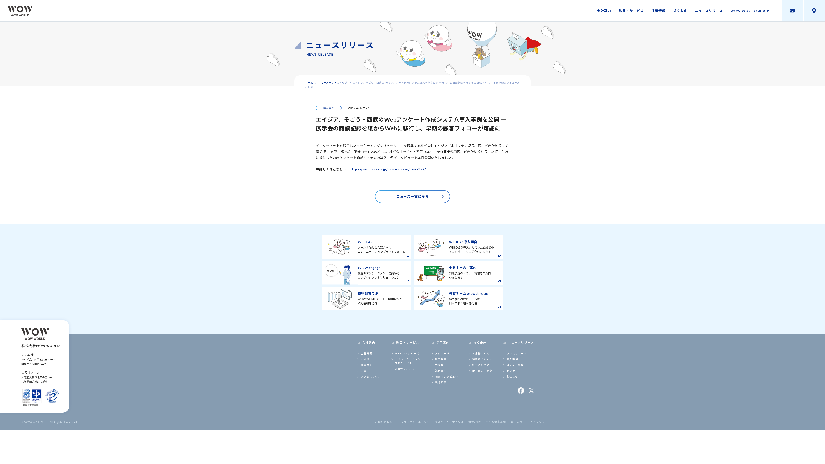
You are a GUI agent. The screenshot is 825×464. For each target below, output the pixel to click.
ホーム (309, 82)
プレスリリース (517, 353)
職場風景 (441, 382)
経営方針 (366, 365)
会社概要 (366, 353)
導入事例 (512, 359)
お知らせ (512, 376)
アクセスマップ (371, 376)
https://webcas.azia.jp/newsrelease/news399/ (388, 169)
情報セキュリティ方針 (449, 422)
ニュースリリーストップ (332, 82)
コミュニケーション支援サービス (408, 361)
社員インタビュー (446, 376)
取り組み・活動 (482, 370)
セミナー (512, 370)
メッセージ (442, 353)
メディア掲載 (515, 365)
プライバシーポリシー (415, 422)
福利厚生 (441, 370)
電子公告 (516, 422)
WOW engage (404, 369)
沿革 (364, 370)
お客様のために (482, 353)
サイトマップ (536, 422)
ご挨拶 (365, 359)
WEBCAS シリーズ (407, 353)
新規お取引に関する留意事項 (487, 422)
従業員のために (482, 359)
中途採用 (441, 365)
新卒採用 (441, 359)
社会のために (480, 365)
